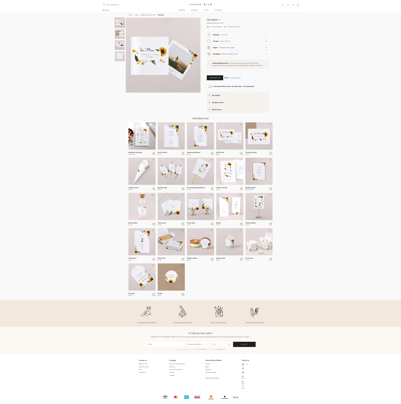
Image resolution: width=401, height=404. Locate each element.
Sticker (160, 293)
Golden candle (192, 258)
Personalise (214, 78)
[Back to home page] (200, 7)
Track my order (144, 367)
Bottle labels (132, 223)
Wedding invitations (135, 152)
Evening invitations (193, 152)
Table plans (132, 258)
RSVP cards (220, 152)
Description (216, 95)
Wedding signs (250, 188)
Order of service (221, 188)
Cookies (172, 375)
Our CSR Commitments (177, 364)
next (127, 56)
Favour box (249, 258)
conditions (220, 349)
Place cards (162, 223)
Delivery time (216, 110)
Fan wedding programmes (196, 188)
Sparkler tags (162, 188)
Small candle (220, 258)
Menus (218, 223)
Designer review (218, 102)
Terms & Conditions (175, 369)
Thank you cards (251, 152)
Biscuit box (161, 258)
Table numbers (250, 223)
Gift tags (131, 293)
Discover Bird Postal (212, 378)
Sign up (244, 344)
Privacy (171, 372)
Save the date (162, 152)
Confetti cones (133, 188)
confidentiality (202, 349)
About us (172, 367)
